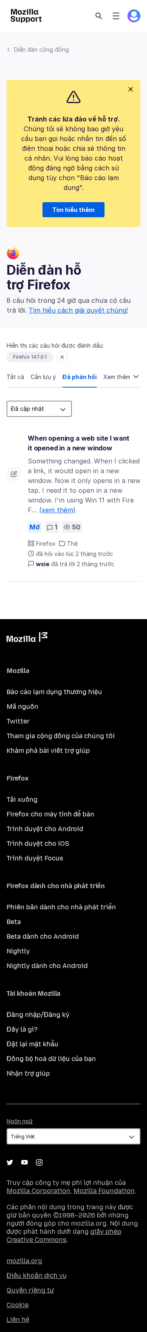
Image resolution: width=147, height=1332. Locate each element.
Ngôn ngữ (20, 1121)
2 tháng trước (95, 563)
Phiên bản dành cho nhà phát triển (61, 907)
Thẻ (72, 543)
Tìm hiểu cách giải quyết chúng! (78, 310)
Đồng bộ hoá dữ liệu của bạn (51, 1059)
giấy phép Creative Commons (64, 1236)
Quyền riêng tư (30, 1290)
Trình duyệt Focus (35, 858)
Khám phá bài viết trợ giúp (48, 750)
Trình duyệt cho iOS (38, 843)
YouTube (24, 1162)
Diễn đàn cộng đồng (41, 49)
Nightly (18, 951)
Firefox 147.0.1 (30, 357)
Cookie (18, 1305)
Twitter (18, 721)
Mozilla (27, 638)
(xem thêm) (57, 510)
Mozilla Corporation (38, 1191)
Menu (115, 15)
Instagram (39, 1162)
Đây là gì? (22, 1029)
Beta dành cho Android (43, 936)
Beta (14, 922)
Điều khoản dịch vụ (37, 1275)
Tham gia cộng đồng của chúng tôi (61, 736)
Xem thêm (117, 376)
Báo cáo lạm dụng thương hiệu (54, 692)
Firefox (46, 543)
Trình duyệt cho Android (45, 829)
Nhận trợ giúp (28, 1073)
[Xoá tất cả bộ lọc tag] (62, 357)
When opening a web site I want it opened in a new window (78, 443)
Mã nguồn (22, 706)
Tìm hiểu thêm (73, 209)
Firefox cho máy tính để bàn (50, 814)
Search (98, 15)
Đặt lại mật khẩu (32, 1044)
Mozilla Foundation (104, 1191)
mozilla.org (24, 1261)
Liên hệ (18, 1319)
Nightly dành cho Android (47, 966)
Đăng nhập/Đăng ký (38, 1015)
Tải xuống (22, 799)
